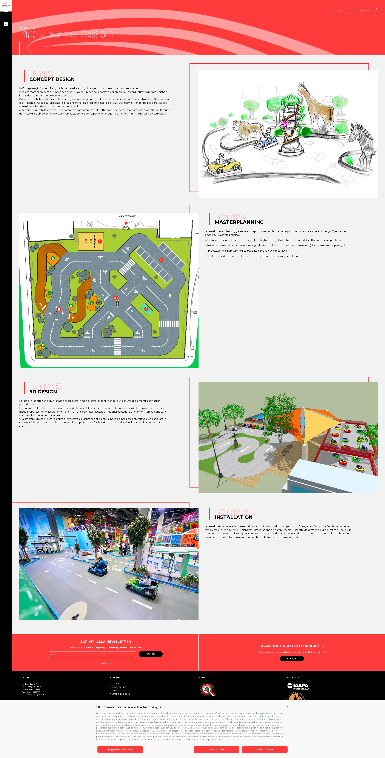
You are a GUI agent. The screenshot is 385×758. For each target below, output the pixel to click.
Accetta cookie (265, 749)
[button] (287, 706)
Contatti (114, 683)
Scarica (292, 658)
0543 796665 (34, 689)
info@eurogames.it (35, 695)
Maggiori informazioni (120, 749)
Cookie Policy (117, 690)
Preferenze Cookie (120, 694)
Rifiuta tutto (216, 749)
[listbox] (363, 11)
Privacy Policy (118, 687)
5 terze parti (113, 713)
